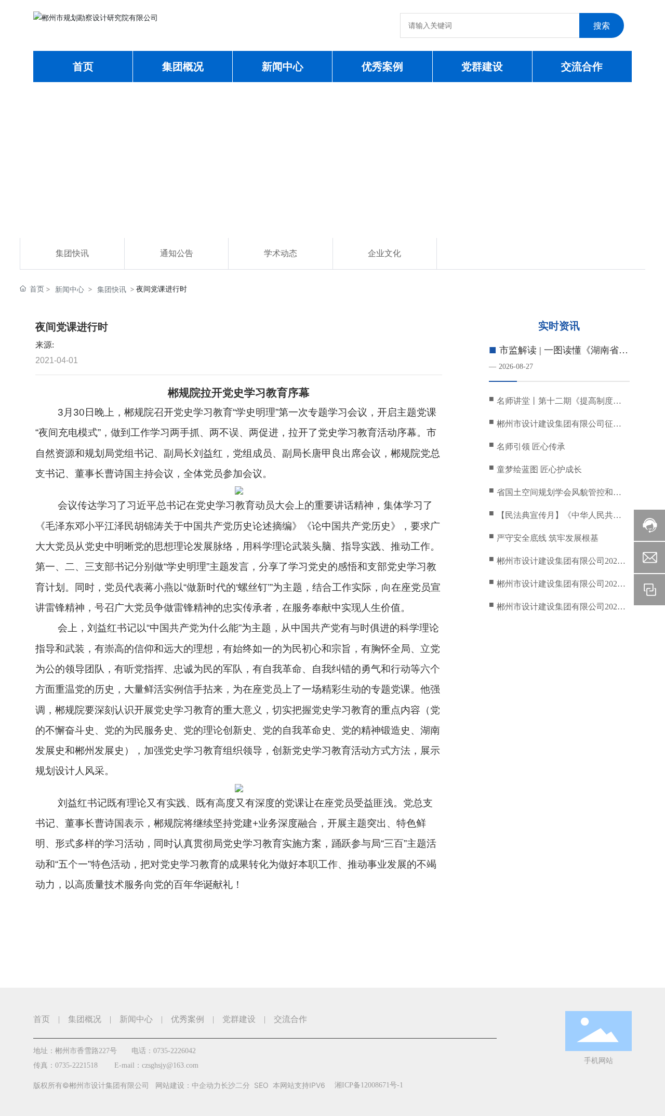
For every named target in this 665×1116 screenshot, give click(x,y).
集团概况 (84, 1019)
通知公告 (176, 253)
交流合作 (290, 1019)
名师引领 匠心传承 (531, 446)
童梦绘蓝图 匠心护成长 (539, 469)
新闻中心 (69, 289)
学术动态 (280, 253)
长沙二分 (235, 1085)
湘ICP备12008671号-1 (369, 1085)
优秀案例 (187, 1019)
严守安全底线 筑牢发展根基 (547, 538)
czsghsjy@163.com (170, 1065)
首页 (41, 1019)
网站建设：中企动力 (188, 1085)
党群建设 (239, 1019)
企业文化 (384, 253)
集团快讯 (72, 253)
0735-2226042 (174, 1051)
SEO (261, 1085)
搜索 (601, 25)
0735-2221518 (76, 1065)
